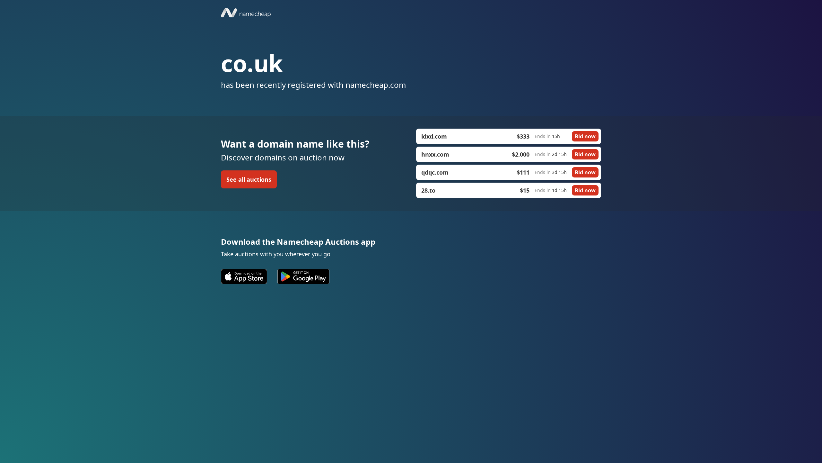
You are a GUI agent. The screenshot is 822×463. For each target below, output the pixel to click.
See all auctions (248, 179)
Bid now (585, 136)
